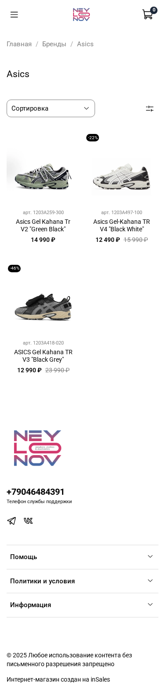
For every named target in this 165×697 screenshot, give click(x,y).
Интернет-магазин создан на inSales (58, 679)
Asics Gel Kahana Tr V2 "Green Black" (43, 225)
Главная (19, 44)
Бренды (54, 44)
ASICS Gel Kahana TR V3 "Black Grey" (43, 355)
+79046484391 (36, 492)
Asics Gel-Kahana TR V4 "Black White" (121, 225)
